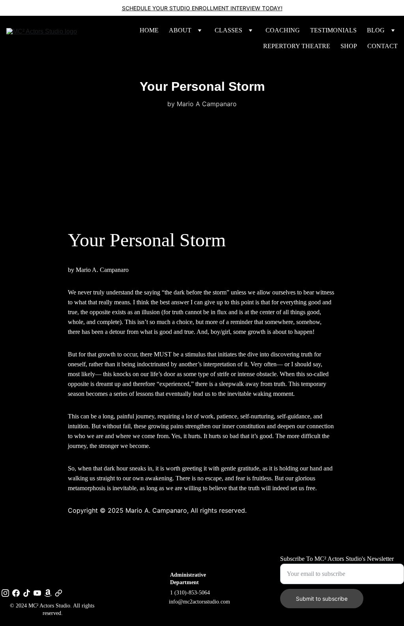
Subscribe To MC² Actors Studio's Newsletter (337, 558)
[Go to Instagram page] (5, 593)
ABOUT (180, 30)
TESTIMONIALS (333, 30)
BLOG (376, 30)
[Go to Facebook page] (16, 593)
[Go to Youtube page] (37, 593)
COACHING (283, 30)
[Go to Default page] (58, 593)
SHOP (348, 46)
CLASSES (228, 30)
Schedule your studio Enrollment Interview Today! (202, 8)
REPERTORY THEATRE (296, 46)
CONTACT (382, 46)
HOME (149, 30)
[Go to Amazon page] (48, 593)
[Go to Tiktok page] (26, 593)
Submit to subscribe (322, 598)
